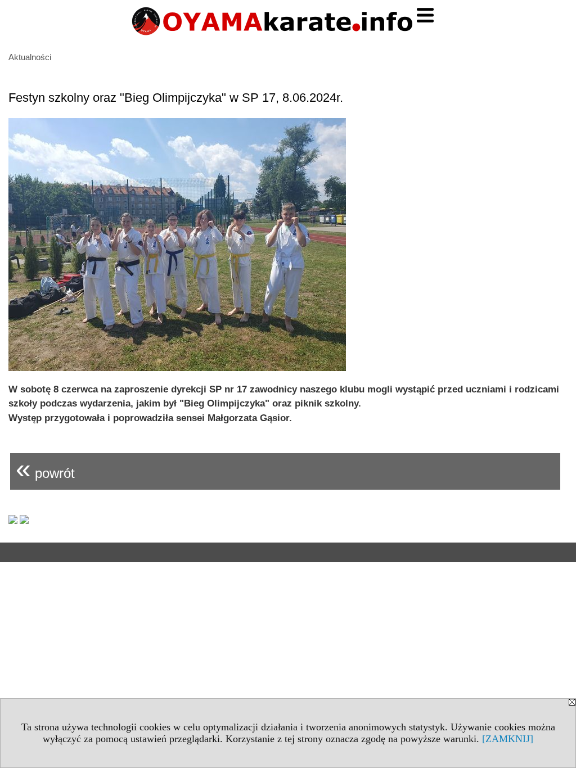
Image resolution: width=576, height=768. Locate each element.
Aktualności (29, 57)
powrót (45, 469)
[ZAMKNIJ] (507, 738)
